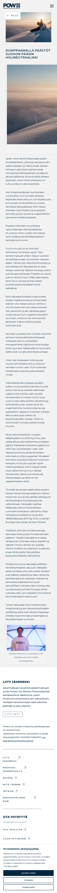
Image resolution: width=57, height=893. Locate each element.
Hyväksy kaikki (28, 873)
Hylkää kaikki (28, 887)
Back (15, 15)
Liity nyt (12, 714)
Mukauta (28, 880)
